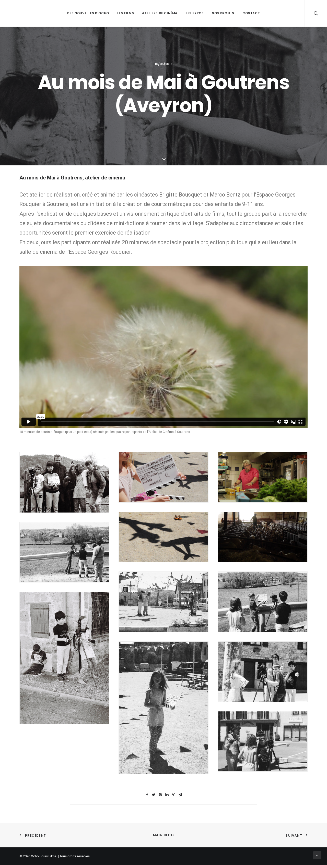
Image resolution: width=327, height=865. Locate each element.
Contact (251, 13)
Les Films (125, 13)
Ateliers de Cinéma (160, 13)
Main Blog (163, 835)
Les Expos (195, 13)
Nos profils (223, 13)
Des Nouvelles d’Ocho (88, 13)
